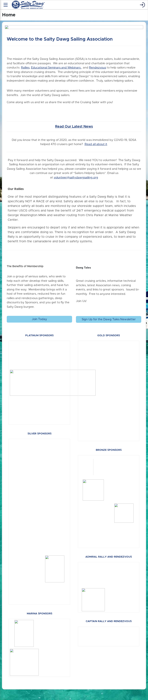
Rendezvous (97, 67)
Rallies (25, 67)
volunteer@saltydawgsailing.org (76, 177)
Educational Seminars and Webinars (56, 67)
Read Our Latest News (74, 126)
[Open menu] (5, 4)
